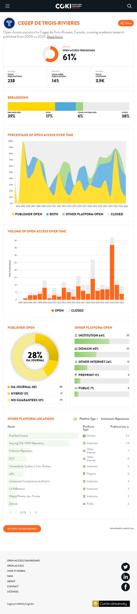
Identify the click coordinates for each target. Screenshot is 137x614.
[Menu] (7, 6)
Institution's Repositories (115, 419)
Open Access (15, 566)
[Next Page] (30, 512)
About (11, 581)
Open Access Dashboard (23, 560)
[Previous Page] (16, 512)
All (75, 419)
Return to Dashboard (22, 528)
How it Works (16, 571)
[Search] (129, 6)
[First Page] (10, 512)
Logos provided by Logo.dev (20, 603)
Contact (13, 586)
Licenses (13, 591)
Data (10, 576)
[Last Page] (36, 512)
